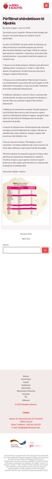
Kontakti (26, 394)
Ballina (26, 376)
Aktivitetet (26, 388)
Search (5, 245)
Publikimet (26, 385)
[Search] (45, 250)
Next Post (26, 239)
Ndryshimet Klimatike (26, 391)
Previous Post (26, 234)
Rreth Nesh (26, 379)
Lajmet (26, 382)
